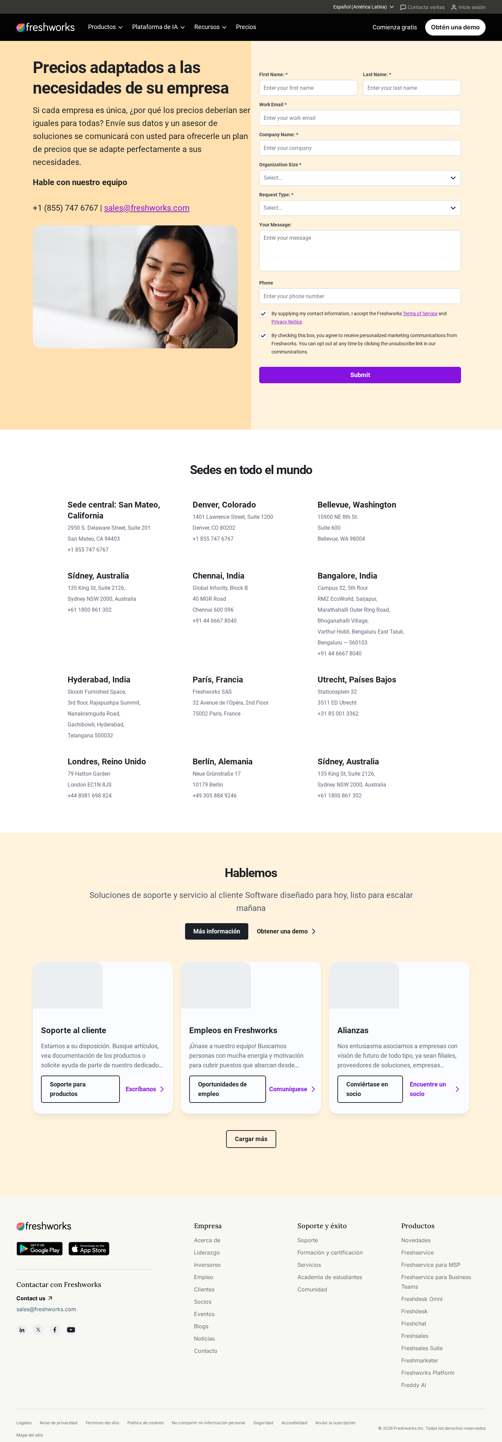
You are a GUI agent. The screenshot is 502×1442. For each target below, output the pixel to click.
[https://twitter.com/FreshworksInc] (38, 1329)
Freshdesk (414, 1311)
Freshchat (413, 1323)
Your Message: (275, 224)
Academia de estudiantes (329, 1277)
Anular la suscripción (335, 1422)
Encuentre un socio (428, 1089)
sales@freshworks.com (147, 208)
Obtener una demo (282, 931)
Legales (23, 1422)
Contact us (30, 1298)
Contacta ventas (426, 7)
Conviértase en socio (367, 1089)
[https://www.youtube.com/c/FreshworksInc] (71, 1329)
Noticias (204, 1338)
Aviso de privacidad (58, 1422)
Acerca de (207, 1240)
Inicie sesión (472, 7)
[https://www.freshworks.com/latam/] (45, 27)
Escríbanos (141, 1089)
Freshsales (414, 1335)
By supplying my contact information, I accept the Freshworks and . (359, 317)
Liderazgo (207, 1252)
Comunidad (312, 1289)
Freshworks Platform (428, 1372)
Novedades (416, 1240)
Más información (216, 931)
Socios (202, 1301)
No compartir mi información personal (208, 1422)
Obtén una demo (455, 27)
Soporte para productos (68, 1089)
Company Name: (277, 134)
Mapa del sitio (29, 1435)
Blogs (201, 1326)
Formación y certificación (330, 1252)
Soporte (307, 1240)
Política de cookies (145, 1422)
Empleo (203, 1277)
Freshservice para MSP (430, 1264)
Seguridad (263, 1422)
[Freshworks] (84, 1226)
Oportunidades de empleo (222, 1089)
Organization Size (278, 164)
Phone (266, 283)
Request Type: (274, 194)
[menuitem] (364, 6)
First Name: (271, 74)
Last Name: (375, 74)
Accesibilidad (294, 1422)
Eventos (204, 1314)
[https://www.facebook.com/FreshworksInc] (54, 1329)
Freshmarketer (419, 1360)
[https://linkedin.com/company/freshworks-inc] (21, 1329)
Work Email (271, 104)
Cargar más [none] (251, 1138)
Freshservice (417, 1252)
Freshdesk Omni (422, 1298)
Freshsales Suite (422, 1348)
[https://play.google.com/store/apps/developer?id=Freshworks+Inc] (39, 1250)
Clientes (204, 1289)
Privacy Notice (286, 321)
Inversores (207, 1264)
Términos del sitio (102, 1422)
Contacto (206, 1350)
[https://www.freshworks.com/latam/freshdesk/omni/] (68, 985)
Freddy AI (413, 1385)
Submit (360, 374)
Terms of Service (420, 313)
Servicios (309, 1264)
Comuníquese (290, 1089)
